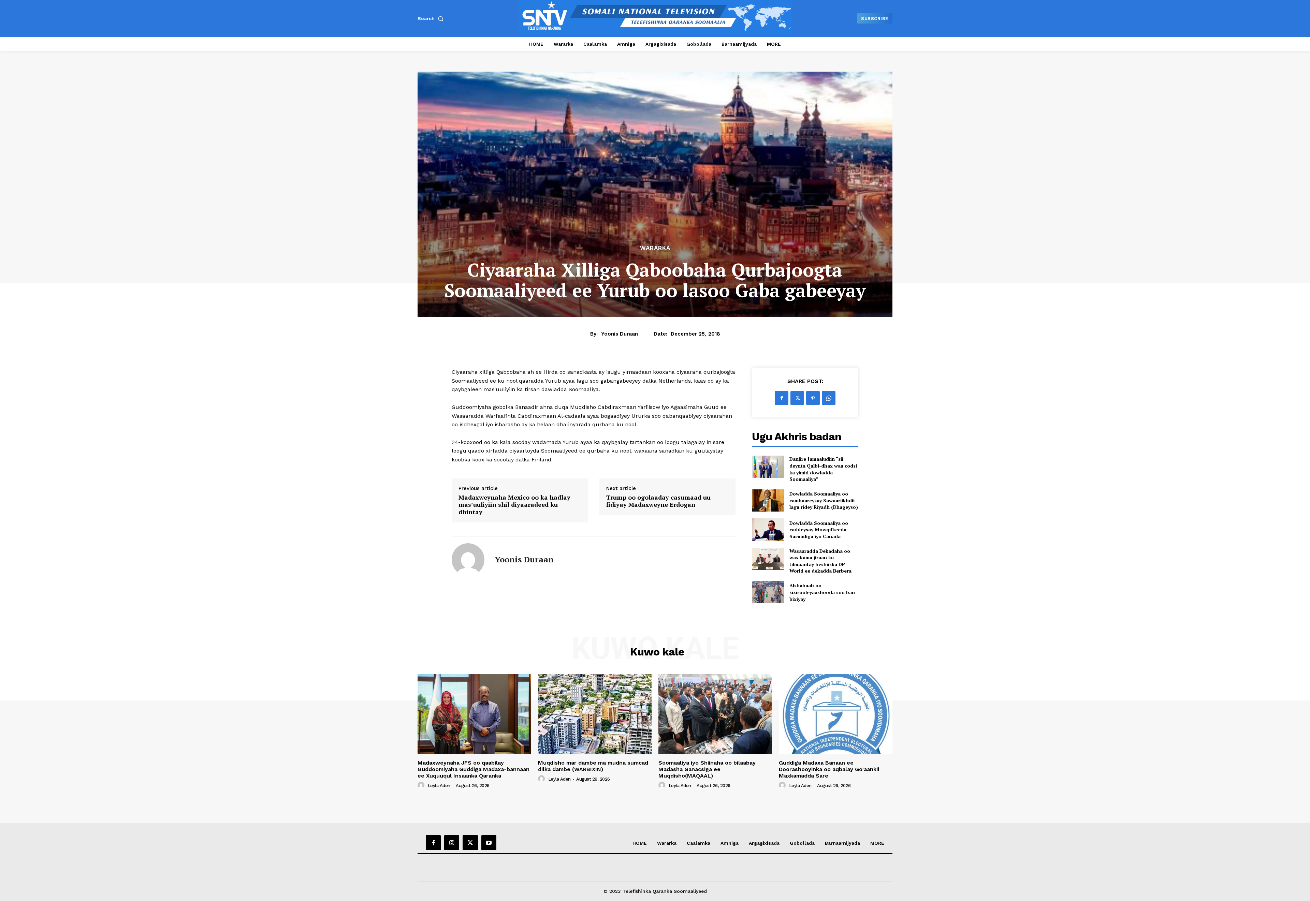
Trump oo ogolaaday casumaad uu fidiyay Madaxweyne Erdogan (658, 501)
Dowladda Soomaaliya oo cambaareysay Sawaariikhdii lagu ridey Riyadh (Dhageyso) (823, 500)
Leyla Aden (439, 785)
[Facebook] (781, 398)
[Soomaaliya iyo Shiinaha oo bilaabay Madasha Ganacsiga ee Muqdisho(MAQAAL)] (715, 714)
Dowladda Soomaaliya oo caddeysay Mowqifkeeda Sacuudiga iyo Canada (818, 530)
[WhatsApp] (828, 398)
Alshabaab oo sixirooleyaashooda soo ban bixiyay (822, 592)
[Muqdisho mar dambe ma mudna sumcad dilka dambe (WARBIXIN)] (595, 714)
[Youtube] (488, 842)
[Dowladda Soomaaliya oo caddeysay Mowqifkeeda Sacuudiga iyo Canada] (768, 529)
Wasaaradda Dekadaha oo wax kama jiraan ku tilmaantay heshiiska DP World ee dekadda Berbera (820, 561)
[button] (432, 18)
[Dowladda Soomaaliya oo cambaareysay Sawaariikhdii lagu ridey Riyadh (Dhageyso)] (768, 500)
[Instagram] (451, 842)
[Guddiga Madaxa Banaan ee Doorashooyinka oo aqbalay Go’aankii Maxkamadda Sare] (835, 714)
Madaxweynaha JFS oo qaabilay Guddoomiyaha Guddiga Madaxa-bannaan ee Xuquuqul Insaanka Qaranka (473, 769)
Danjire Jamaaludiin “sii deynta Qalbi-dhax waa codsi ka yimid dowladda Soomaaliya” (823, 469)
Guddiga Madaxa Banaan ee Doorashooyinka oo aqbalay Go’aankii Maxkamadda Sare (829, 769)
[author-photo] (422, 785)
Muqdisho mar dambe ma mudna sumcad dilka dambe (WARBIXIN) (593, 765)
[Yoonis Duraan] (468, 559)
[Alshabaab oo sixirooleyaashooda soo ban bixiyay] (768, 592)
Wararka (655, 248)
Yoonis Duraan (619, 334)
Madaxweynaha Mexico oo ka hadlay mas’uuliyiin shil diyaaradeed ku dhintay (514, 505)
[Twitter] (797, 398)
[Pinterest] (813, 398)
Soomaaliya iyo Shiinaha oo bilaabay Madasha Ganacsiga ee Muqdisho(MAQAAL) (707, 769)
